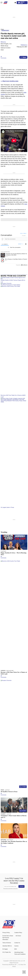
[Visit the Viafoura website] (24, 265)
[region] (14, 249)
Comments (3, 58)
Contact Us (17, 942)
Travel (2, 790)
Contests (3, 670)
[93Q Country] (8, 928)
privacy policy (15, 888)
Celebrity (3, 814)
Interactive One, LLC (17, 960)
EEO (15, 949)
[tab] (5, 244)
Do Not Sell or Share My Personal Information (8, 937)
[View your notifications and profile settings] (15, 2)
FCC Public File (7, 952)
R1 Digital (5, 949)
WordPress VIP (13, 964)
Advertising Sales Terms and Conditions (19, 953)
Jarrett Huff (7, 789)
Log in (21, 233)
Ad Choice (18, 935)
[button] (14, 29)
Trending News (5, 30)
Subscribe (21, 886)
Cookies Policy (18, 932)
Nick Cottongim (10, 839)
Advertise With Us (7, 946)
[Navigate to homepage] (7, 2)
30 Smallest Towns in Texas (9, 791)
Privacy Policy (6, 932)
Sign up (24, 233)
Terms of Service (7, 942)
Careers (16, 946)
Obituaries (3, 839)
